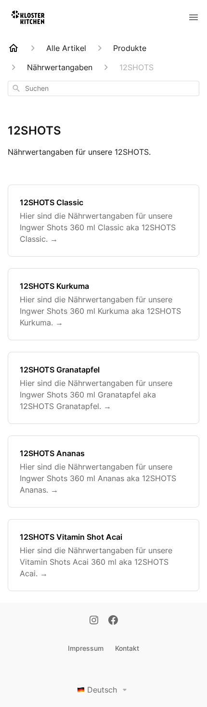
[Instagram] (94, 621)
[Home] (13, 48)
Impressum (86, 648)
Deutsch (102, 690)
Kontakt (127, 648)
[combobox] (103, 88)
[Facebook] (113, 621)
